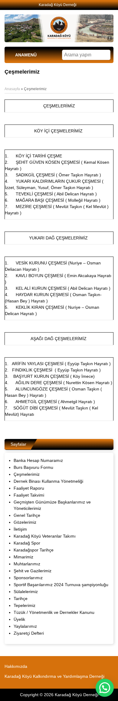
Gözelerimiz (25, 522)
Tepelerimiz (24, 605)
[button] (105, 688)
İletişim (20, 529)
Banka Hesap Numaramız (38, 460)
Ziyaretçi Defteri (29, 633)
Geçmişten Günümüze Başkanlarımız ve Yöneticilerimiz (52, 505)
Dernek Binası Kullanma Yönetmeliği (48, 481)
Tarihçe (21, 598)
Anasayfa (12, 89)
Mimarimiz (23, 556)
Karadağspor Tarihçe (34, 550)
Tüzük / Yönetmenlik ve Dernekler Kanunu (54, 612)
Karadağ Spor (27, 543)
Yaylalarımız (25, 626)
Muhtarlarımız (27, 563)
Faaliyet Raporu (29, 488)
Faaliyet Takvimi (29, 495)
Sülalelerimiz (26, 591)
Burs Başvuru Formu (33, 467)
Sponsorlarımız (28, 577)
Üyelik (19, 619)
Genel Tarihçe (27, 515)
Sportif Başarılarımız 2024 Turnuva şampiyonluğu (61, 584)
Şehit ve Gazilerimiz (32, 570)
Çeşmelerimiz (27, 474)
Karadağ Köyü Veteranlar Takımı (45, 536)
